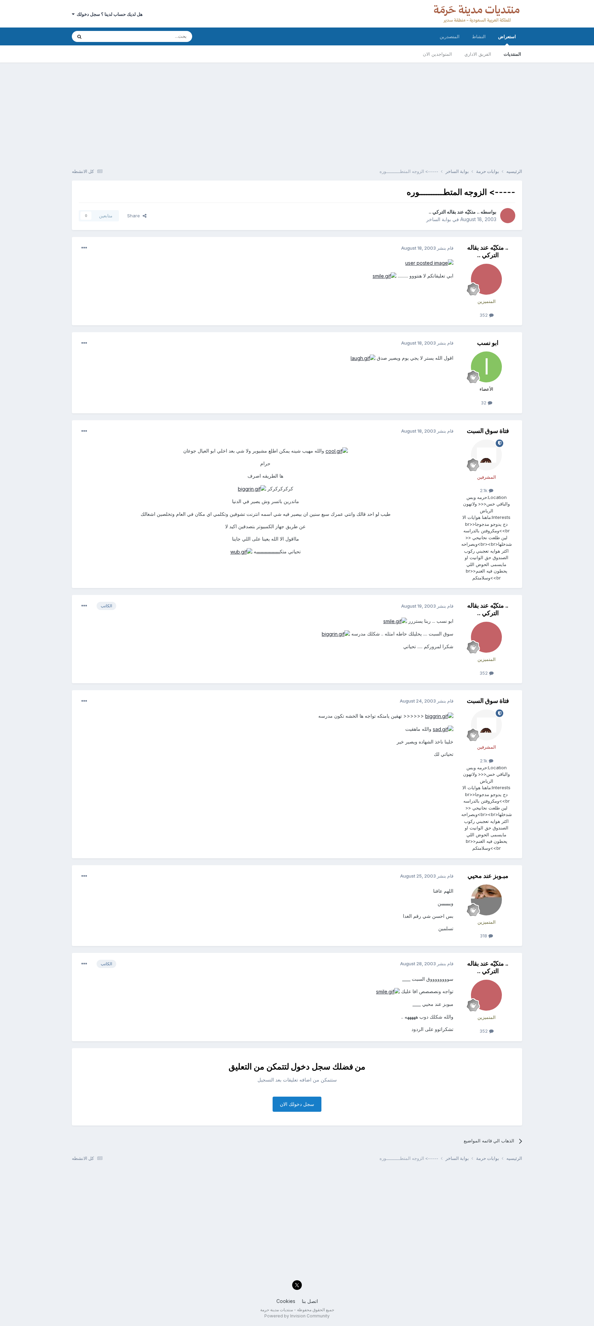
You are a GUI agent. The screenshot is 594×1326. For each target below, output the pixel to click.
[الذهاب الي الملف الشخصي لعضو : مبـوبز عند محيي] (486, 899)
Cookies (285, 1301)
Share (135, 215)
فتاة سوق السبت (488, 430)
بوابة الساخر (438, 219)
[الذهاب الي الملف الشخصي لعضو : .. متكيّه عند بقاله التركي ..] (507, 215)
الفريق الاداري (477, 54)
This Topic (107, 36)
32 (484, 402)
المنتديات (512, 54)
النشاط (479, 36)
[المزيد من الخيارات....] (84, 248)
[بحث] (79, 36)
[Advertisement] (297, 111)
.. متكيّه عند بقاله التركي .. (454, 212)
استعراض (507, 36)
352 (484, 315)
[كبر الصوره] (429, 262)
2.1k (484, 490)
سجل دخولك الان (297, 1104)
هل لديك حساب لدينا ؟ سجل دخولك (109, 14)
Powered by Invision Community (297, 1315)
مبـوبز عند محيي (488, 875)
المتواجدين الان (437, 54)
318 (484, 935)
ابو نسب (487, 342)
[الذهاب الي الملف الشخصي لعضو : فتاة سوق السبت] (486, 454)
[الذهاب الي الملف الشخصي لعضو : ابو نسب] (486, 366)
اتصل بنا (310, 1301)
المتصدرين (450, 36)
